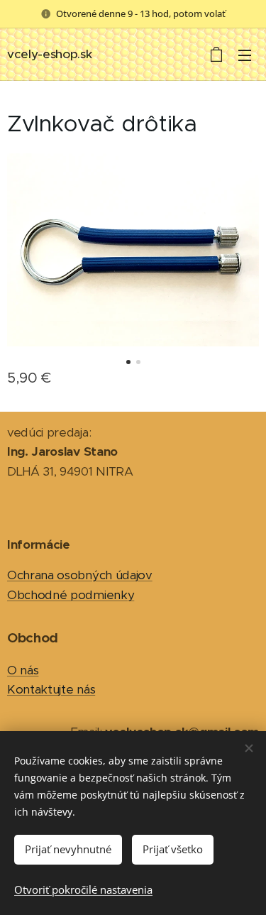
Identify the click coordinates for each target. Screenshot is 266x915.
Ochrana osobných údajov (80, 575)
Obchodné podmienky (70, 595)
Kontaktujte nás (51, 689)
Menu (245, 54)
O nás (22, 670)
